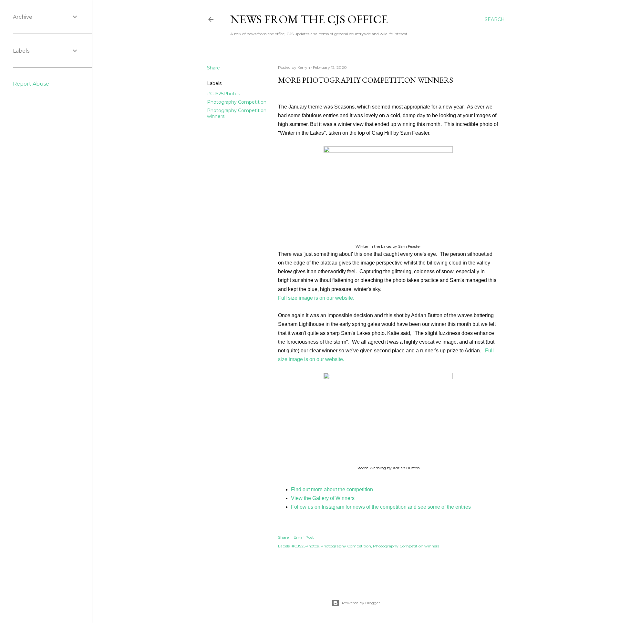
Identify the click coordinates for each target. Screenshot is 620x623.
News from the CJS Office (309, 19)
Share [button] (213, 68)
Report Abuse (31, 84)
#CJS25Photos (223, 94)
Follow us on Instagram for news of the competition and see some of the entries (381, 507)
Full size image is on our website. (316, 298)
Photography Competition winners (406, 546)
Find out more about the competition (332, 489)
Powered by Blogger (361, 602)
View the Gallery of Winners (323, 498)
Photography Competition (236, 102)
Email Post (304, 537)
